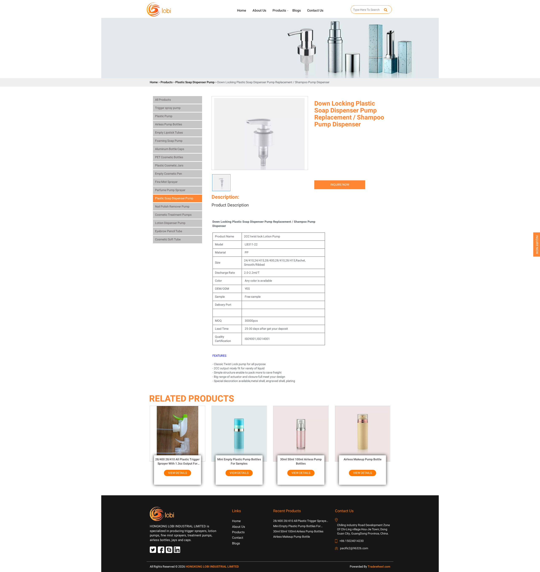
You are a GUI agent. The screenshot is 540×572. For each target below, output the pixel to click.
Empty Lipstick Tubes (169, 132)
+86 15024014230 (351, 541)
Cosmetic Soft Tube (168, 239)
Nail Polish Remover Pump (172, 206)
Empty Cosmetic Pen (168, 173)
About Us (259, 10)
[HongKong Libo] (176, 8)
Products (279, 10)
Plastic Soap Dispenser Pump (195, 82)
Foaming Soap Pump (168, 141)
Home (241, 10)
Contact (237, 537)
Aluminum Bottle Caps (169, 149)
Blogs (296, 10)
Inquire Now (339, 184)
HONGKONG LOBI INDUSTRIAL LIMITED (212, 566)
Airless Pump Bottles (168, 124)
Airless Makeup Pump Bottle (363, 459)
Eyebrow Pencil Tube (168, 231)
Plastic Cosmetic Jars (169, 165)
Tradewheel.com (379, 566)
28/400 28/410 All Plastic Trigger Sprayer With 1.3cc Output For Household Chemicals (177, 461)
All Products (163, 100)
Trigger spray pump (168, 108)
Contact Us (315, 10)
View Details (177, 473)
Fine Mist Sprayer (166, 182)
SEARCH (354, 7)
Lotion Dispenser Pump (170, 223)
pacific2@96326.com (354, 548)
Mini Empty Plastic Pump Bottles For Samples (239, 461)
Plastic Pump (163, 116)
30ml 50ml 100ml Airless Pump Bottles (301, 461)
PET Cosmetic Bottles (169, 157)
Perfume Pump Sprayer (170, 190)
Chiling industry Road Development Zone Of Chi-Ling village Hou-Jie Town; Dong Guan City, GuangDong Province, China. (363, 529)
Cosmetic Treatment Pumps (173, 215)
